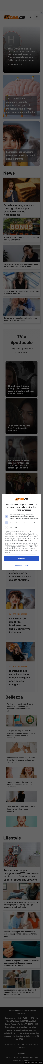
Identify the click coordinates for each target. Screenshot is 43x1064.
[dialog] (21, 532)
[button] (21, 527)
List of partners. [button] (26, 540)
